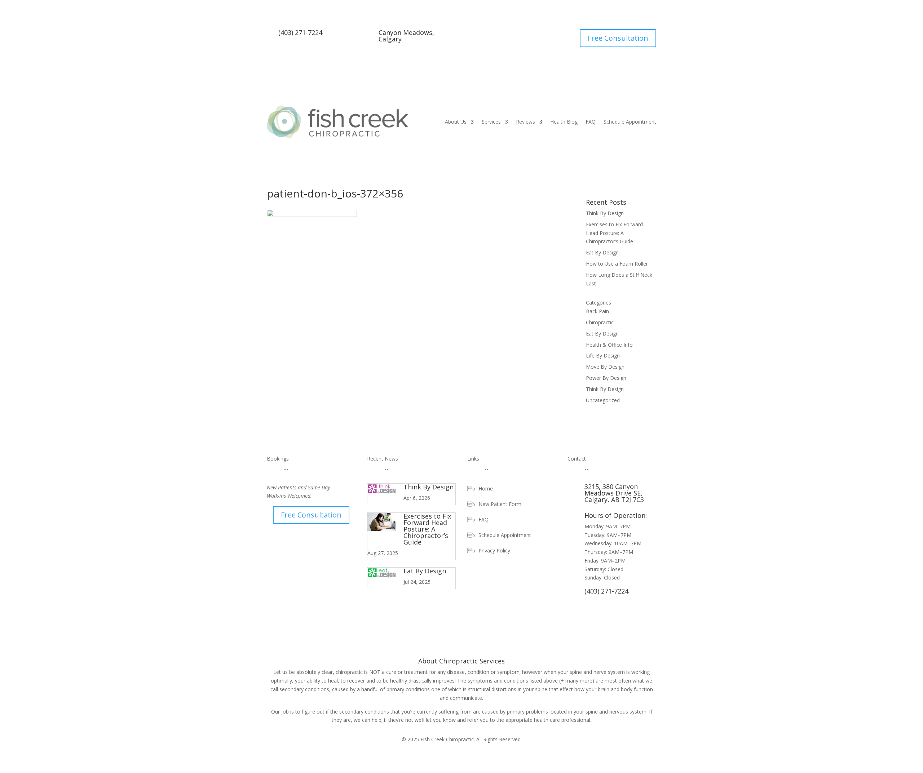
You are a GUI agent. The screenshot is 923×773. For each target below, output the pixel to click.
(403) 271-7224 (300, 32)
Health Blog (564, 121)
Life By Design (603, 355)
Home (485, 489)
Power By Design (606, 377)
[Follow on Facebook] (497, 35)
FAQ (591, 121)
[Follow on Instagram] (526, 35)
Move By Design (605, 366)
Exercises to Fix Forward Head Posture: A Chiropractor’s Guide (614, 233)
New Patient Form (499, 504)
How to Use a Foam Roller (617, 263)
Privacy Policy (494, 551)
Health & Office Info (609, 344)
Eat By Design (602, 252)
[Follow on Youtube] (511, 35)
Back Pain (597, 311)
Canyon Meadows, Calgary (406, 35)
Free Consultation (618, 38)
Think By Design (605, 213)
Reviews (525, 121)
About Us (456, 121)
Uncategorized (603, 400)
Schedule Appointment (630, 121)
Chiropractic (600, 322)
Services (491, 121)
